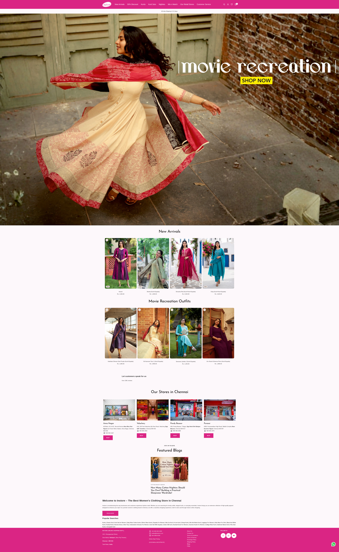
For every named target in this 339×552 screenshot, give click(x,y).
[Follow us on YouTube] (233, 535)
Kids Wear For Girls (220, 522)
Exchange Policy (191, 539)
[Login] (228, 4)
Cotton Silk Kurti (167, 524)
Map (108, 437)
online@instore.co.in (157, 533)
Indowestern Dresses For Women (139, 524)
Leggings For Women (208, 522)
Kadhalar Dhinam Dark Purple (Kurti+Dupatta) (120, 361)
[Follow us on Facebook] (223, 535)
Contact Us (190, 533)
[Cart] (236, 4)
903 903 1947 (110, 433)
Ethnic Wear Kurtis (147, 522)
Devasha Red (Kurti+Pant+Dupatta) (186, 291)
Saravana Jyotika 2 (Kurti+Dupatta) (186, 361)
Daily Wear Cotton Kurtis (134, 522)
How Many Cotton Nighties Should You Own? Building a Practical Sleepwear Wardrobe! (168, 490)
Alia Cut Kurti (169, 522)
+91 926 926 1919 (157, 531)
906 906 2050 (143, 431)
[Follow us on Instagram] (228, 535)
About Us (189, 531)
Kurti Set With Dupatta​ (156, 524)
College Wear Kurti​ (210, 524)
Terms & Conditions (192, 535)
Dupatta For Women (158, 522)
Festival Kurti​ (109, 524)
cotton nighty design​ (158, 484)
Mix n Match (173, 4)
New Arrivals (119, 4)
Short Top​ (126, 524)
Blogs (188, 544)
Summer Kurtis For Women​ (196, 524)
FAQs (188, 546)
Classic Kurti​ (110, 522)
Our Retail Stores (187, 4)
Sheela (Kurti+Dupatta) (153, 291)
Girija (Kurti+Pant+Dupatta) (218, 291)
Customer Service (204, 4)
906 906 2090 (177, 431)
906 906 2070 (210, 431)
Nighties (162, 4)
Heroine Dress (118, 524)
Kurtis (143, 4)
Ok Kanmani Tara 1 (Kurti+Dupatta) (153, 361)
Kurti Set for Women (120, 522)
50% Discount (132, 4)
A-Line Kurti (177, 522)
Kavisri (121, 291)
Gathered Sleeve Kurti (223, 524)
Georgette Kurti (111, 526)
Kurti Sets (152, 4)
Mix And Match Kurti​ (195, 522)
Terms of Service (191, 537)
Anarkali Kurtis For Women (180, 524)
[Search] (224, 4)
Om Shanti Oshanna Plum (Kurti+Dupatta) (218, 361)
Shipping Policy (191, 542)
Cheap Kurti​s (184, 522)
